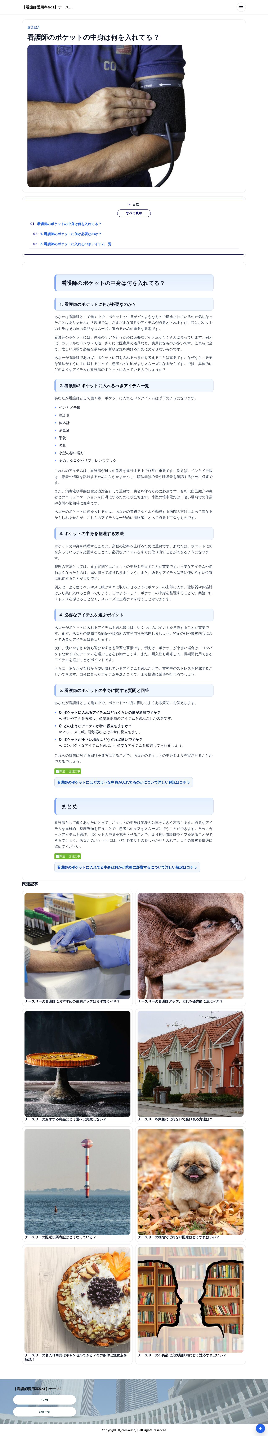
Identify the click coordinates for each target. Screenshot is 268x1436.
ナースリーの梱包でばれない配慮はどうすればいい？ (179, 1237)
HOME (45, 1400)
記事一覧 (44, 1412)
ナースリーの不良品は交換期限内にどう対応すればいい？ (182, 1355)
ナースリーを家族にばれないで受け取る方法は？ (175, 1119)
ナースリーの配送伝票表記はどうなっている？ (60, 1237)
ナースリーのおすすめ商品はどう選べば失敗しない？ (66, 1119)
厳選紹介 (33, 27)
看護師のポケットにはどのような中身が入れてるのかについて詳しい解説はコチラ (123, 782)
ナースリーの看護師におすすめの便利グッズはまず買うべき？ (72, 1001)
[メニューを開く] (241, 7)
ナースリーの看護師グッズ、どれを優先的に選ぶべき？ (180, 1001)
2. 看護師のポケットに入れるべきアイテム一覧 (76, 244)
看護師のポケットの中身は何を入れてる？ (69, 223)
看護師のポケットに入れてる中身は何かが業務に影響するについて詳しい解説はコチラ (127, 866)
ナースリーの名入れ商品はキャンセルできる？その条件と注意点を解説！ (76, 1357)
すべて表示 (134, 213)
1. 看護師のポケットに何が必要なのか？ (71, 234)
